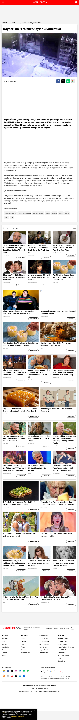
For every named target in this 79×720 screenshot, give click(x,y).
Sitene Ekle (61, 661)
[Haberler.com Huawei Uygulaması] (63, 672)
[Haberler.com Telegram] (20, 675)
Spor (3, 641)
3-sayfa (67, 213)
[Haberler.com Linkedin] (20, 671)
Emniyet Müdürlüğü (38, 213)
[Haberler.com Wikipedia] (7, 675)
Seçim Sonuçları (44, 644)
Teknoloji (23, 641)
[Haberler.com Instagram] (16, 671)
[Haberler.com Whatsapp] (24, 671)
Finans (23, 644)
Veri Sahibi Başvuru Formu (66, 650)
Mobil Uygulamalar (63, 655)
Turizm (23, 647)
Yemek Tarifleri (44, 652)
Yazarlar (23, 650)
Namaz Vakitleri (44, 641)
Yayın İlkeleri (72, 628)
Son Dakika (5, 647)
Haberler (5, 635)
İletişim (61, 628)
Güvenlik (54, 213)
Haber (32, 688)
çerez (3, 713)
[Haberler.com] (12, 628)
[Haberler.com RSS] (3, 675)
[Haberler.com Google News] (3, 671)
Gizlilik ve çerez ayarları (25, 691)
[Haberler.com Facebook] (7, 671)
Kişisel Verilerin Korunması (66, 647)
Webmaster (61, 652)
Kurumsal (61, 635)
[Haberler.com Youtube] (11, 675)
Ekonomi (5, 638)
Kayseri (61, 213)
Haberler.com (44, 635)
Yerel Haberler (25, 652)
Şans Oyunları (44, 647)
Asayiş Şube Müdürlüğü (24, 213)
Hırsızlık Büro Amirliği (10, 213)
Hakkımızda (49, 628)
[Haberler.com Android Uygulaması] (54, 672)
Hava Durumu (44, 638)
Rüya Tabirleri (44, 650)
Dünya (4, 655)
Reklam (56, 628)
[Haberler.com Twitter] (11, 671)
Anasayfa (5, 22)
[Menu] (3, 2)
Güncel (6, 217)
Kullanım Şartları (63, 638)
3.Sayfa (13, 22)
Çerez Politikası (62, 644)
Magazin (4, 644)
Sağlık (22, 638)
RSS (59, 658)
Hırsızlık (48, 213)
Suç (12, 217)
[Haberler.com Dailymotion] (24, 675)
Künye (67, 628)
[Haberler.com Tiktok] (16, 675)
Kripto (4, 650)
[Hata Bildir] (36, 691)
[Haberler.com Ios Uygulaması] (45, 672)
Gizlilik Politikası (62, 641)
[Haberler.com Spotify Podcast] (28, 671)
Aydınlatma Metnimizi (17, 716)
